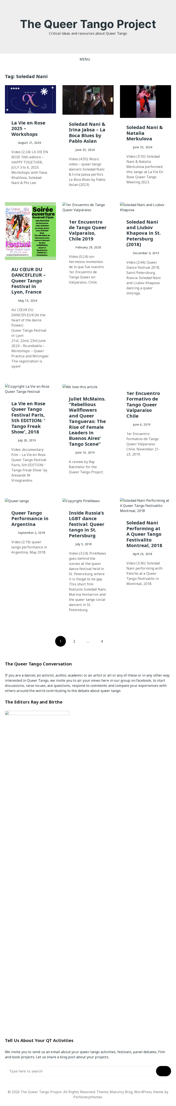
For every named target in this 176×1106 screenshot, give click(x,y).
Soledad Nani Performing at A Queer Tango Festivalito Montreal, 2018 (144, 533)
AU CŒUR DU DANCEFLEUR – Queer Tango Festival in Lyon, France (28, 280)
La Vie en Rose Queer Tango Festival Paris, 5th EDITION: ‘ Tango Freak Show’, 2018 (28, 417)
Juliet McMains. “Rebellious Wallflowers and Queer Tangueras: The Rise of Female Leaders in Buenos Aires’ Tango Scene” (87, 421)
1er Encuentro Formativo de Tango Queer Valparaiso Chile (143, 404)
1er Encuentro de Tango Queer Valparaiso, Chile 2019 (87, 230)
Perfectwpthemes (87, 1097)
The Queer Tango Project (88, 24)
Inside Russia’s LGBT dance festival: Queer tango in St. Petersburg (86, 524)
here (105, 680)
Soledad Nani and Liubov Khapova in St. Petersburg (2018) (143, 233)
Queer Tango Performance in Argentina (30, 518)
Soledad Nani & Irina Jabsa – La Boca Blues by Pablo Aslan (87, 132)
